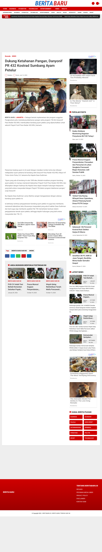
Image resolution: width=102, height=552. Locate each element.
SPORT (72, 438)
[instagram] (8, 3)
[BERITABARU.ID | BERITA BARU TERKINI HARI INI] (51, 5)
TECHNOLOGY (89, 438)
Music (65, 12)
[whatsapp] (18, 256)
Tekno (79, 12)
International (7, 12)
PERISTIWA (74, 433)
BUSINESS (73, 417)
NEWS (14, 56)
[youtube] (10, 3)
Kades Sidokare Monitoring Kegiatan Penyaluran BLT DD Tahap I (83, 133)
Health (64, 9)
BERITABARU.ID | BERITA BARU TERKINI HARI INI (56, 513)
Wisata (85, 12)
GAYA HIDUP (89, 422)
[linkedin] (29, 256)
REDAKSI (79, 489)
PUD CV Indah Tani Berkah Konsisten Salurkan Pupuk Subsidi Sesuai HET (16, 287)
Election (73, 422)
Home (5, 9)
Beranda (7, 56)
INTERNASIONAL (75, 427)
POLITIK (87, 433)
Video (57, 9)
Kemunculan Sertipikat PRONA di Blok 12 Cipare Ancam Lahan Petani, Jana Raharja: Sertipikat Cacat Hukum (89, 336)
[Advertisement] (51, 35)
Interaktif (72, 12)
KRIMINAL (88, 427)
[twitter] (5, 3)
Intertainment (45, 9)
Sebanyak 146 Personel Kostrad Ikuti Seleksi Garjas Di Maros (81, 229)
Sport (91, 12)
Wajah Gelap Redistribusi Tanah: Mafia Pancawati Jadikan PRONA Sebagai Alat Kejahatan (74, 16)
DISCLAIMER (80, 498)
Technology (33, 9)
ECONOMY (88, 417)
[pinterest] (23, 256)
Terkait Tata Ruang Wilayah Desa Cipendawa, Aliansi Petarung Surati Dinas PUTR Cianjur (82, 199)
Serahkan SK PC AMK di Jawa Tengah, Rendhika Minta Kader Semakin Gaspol (82, 259)
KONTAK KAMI (81, 502)
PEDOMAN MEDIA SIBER (84, 492)
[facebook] (2, 3)
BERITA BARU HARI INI (19, 250)
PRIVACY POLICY (82, 495)
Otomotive (22, 9)
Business (12, 9)
